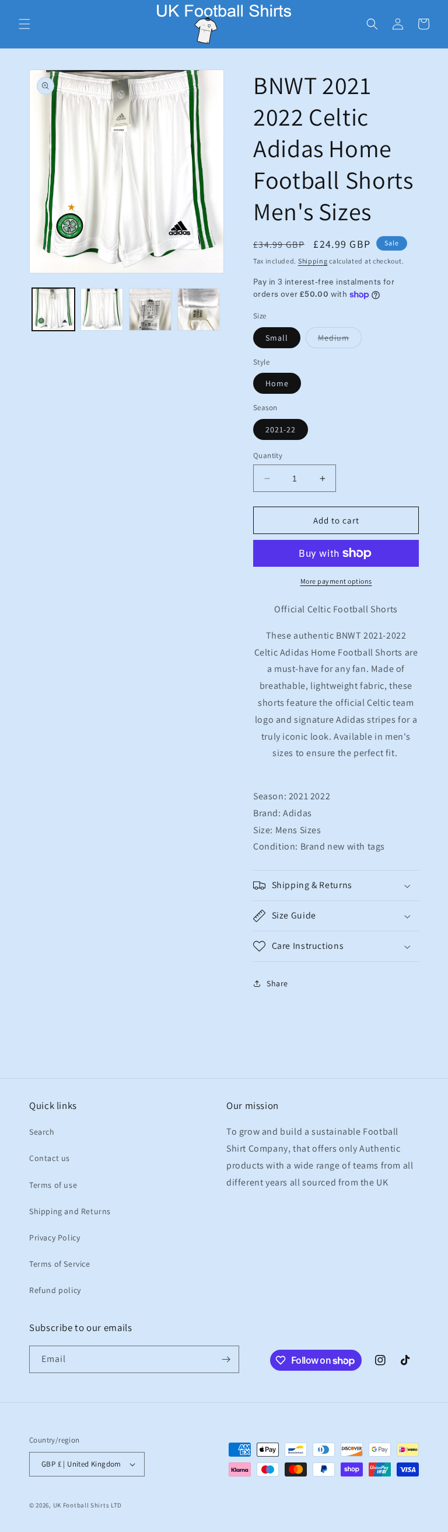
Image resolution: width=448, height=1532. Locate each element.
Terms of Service (59, 1264)
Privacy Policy (54, 1237)
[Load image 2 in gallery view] (101, 309)
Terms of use (53, 1185)
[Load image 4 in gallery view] (198, 309)
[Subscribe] (226, 1359)
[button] (24, 24)
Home (277, 383)
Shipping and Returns (70, 1211)
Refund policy (55, 1290)
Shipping (313, 261)
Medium (340, 340)
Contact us (49, 1158)
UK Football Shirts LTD (87, 1505)
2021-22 (280, 429)
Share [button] (277, 983)
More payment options (336, 581)
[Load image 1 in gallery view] (53, 309)
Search (42, 1132)
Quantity (267, 455)
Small (276, 337)
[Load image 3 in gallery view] (150, 309)
